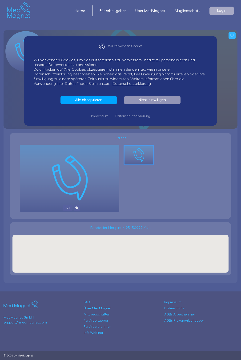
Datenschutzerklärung (53, 74)
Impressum (99, 116)
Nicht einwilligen (152, 100)
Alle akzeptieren (88, 100)
